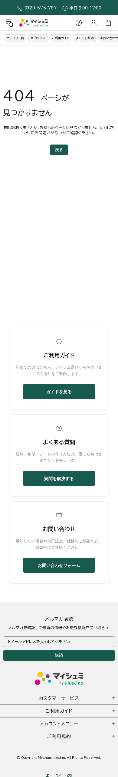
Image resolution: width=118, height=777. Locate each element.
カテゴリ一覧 (15, 37)
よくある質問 (84, 37)
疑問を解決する (59, 478)
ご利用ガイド (60, 37)
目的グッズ (38, 37)
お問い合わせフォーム (59, 565)
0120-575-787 (41, 8)
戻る (59, 150)
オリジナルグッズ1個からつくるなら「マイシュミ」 (33, 23)
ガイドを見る (59, 391)
